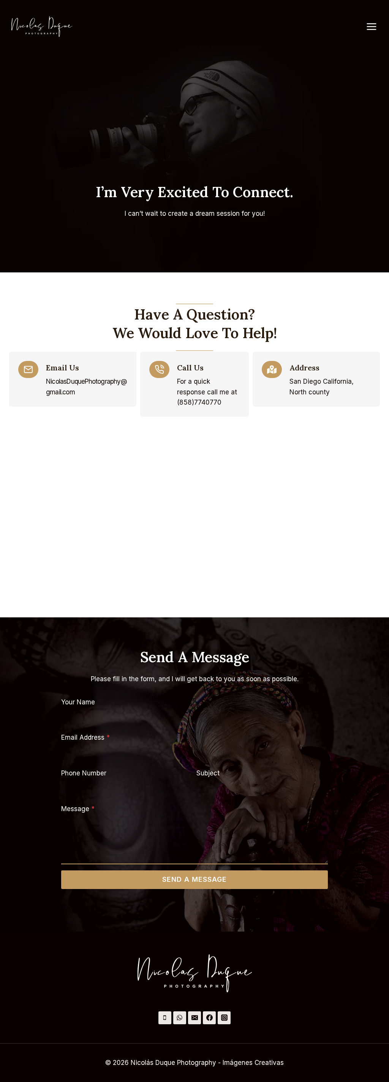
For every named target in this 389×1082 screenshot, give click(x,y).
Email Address (85, 737)
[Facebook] (209, 1017)
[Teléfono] (164, 1017)
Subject (208, 773)
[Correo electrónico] (194, 1017)
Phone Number (83, 773)
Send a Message (194, 879)
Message (78, 809)
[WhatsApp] (179, 1017)
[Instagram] (224, 1017)
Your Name (78, 702)
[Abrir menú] (375, 26)
